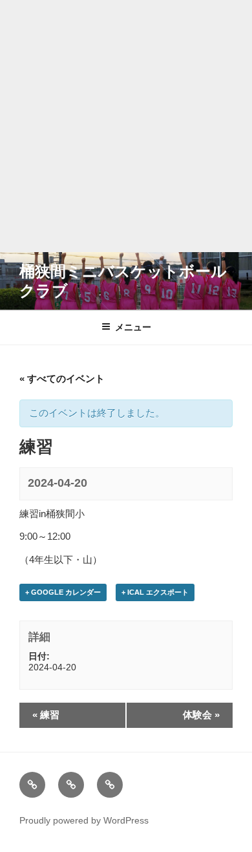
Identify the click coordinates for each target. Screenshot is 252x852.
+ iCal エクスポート (155, 592)
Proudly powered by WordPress (84, 820)
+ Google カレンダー (63, 592)
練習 (45, 714)
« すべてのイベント (62, 378)
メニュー (133, 327)
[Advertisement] (126, 126)
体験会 (201, 714)
